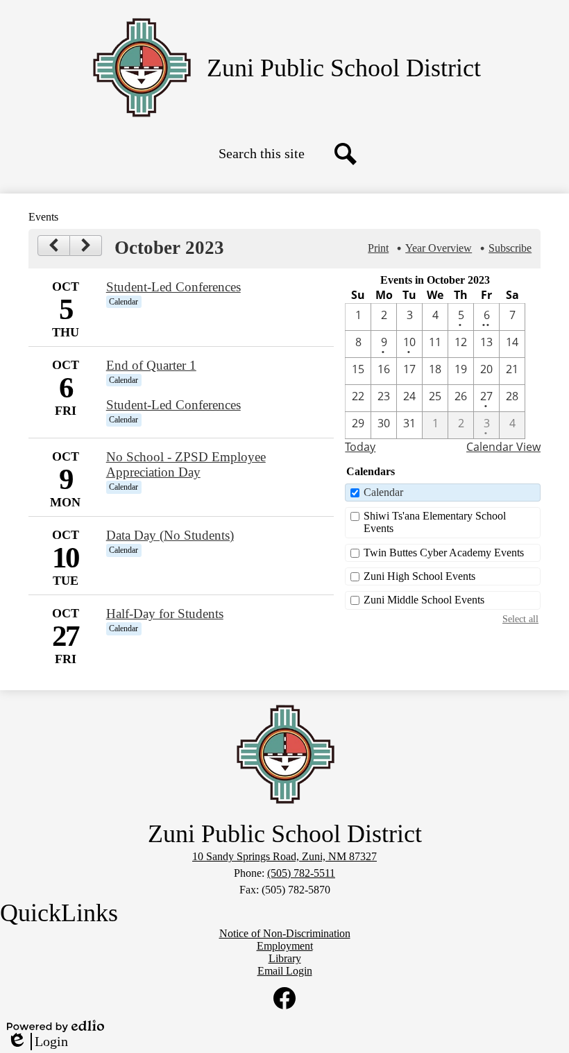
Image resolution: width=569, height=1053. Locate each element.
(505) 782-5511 (301, 873)
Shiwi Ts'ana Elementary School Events (435, 522)
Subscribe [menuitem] (510, 248)
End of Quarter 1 (151, 365)
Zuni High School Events (419, 576)
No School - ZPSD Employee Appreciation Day (186, 464)
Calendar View (503, 446)
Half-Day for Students (164, 613)
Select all (520, 618)
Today (360, 446)
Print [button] (378, 248)
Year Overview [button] (438, 248)
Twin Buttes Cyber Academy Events (444, 552)
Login (37, 1042)
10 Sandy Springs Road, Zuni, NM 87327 (284, 856)
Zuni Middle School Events (424, 600)
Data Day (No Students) (170, 535)
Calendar (383, 492)
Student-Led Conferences (173, 287)
